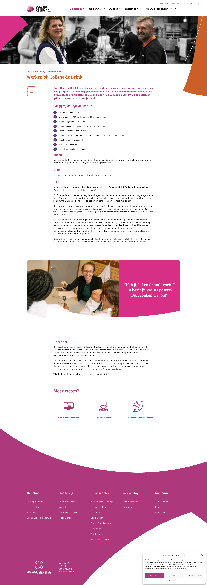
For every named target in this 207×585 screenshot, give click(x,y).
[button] (202, 555)
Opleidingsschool (131, 501)
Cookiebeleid (173, 581)
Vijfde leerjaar (65, 517)
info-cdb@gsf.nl (66, 571)
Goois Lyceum (97, 517)
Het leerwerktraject (68, 512)
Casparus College (99, 507)
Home (29, 71)
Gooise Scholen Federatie (39, 517)
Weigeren (174, 575)
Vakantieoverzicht (162, 501)
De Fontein (96, 512)
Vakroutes (63, 507)
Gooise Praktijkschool (101, 523)
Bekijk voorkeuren (194, 575)
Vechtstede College (100, 539)
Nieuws (157, 507)
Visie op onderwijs (36, 501)
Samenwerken (33, 512)
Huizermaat (96, 528)
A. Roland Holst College (102, 501)
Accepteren (154, 575)
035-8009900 (65, 568)
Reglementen (33, 507)
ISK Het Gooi (97, 534)
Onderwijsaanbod (67, 501)
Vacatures (127, 507)
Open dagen (160, 512)
